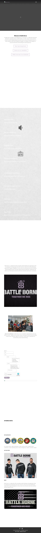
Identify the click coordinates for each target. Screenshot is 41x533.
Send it (7, 377)
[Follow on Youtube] (24, 511)
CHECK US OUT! (9, 424)
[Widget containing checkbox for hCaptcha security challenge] (12, 249)
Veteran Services (7, 368)
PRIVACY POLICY (23, 531)
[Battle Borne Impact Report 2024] (10, 224)
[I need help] (15, 359)
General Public (8, 242)
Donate (34, 74)
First (14, 233)
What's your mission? (8, 361)
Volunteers (8, 243)
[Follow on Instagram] (17, 511)
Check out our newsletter (20, 50)
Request (6, 371)
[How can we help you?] (15, 358)
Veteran (7, 241)
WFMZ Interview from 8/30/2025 (20, 54)
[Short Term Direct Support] (15, 368)
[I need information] (15, 361)
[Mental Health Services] (15, 367)
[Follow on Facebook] (19, 511)
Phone (5, 363)
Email (5, 238)
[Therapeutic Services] (15, 366)
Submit (7, 252)
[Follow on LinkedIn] (21, 511)
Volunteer (33, 65)
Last (14, 235)
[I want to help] (15, 360)
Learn (6, 78)
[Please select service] (15, 365)
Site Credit (17, 531)
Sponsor (7, 245)
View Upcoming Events (20, 46)
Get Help (7, 70)
